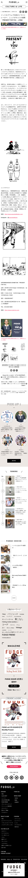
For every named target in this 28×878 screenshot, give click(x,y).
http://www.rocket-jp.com (12, 310)
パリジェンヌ (13, 614)
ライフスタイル (5, 833)
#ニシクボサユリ (22, 365)
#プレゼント (12, 367)
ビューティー (18, 820)
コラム (3, 837)
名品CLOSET (4, 796)
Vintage (19, 627)
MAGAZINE (3, 859)
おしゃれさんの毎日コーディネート (13, 632)
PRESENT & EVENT (6, 853)
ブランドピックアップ (7, 804)
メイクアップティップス (7, 825)
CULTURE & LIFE (7, 391)
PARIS (16, 800)
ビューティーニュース (7, 820)
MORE (14, 747)
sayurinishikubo (13, 217)
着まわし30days (10, 628)
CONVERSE (4, 630)
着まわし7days (5, 810)
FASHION (3, 792)
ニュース (4, 798)
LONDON (16, 802)
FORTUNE (3, 852)
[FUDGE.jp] (14, 2)
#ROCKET (4, 365)
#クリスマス (15, 365)
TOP (2, 391)
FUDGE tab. (17, 792)
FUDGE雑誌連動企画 (6, 637)
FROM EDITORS (16, 859)
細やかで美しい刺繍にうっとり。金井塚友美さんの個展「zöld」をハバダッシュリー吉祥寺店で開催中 (13, 383)
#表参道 (17, 367)
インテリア (9, 616)
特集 (3, 794)
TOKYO (16, 798)
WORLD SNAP (17, 796)
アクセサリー (5, 812)
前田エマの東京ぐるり (7, 845)
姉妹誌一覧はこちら (13, 690)
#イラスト (9, 365)
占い (3, 628)
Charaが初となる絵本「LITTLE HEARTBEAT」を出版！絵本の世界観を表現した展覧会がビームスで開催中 (15, 377)
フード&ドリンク (5, 835)
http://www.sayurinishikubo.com (14, 214)
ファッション (18, 818)
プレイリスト (5, 841)
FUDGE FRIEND (8, 634)
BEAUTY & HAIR (5, 816)
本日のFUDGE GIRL (17, 616)
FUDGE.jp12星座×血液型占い (10, 622)
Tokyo (4, 614)
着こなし (19, 619)
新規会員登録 (14, 766)
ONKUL (3, 616)
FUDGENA (22, 614)
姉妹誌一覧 (9, 859)
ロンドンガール (7, 619)
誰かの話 (4, 847)
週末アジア (4, 839)
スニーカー (10, 630)
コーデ (5, 624)
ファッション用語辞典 (7, 806)
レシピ (16, 823)
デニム (18, 625)
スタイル (12, 625)
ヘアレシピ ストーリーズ (7, 823)
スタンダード (5, 808)
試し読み (14, 686)
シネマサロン (5, 843)
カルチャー (14, 391)
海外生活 (17, 827)
